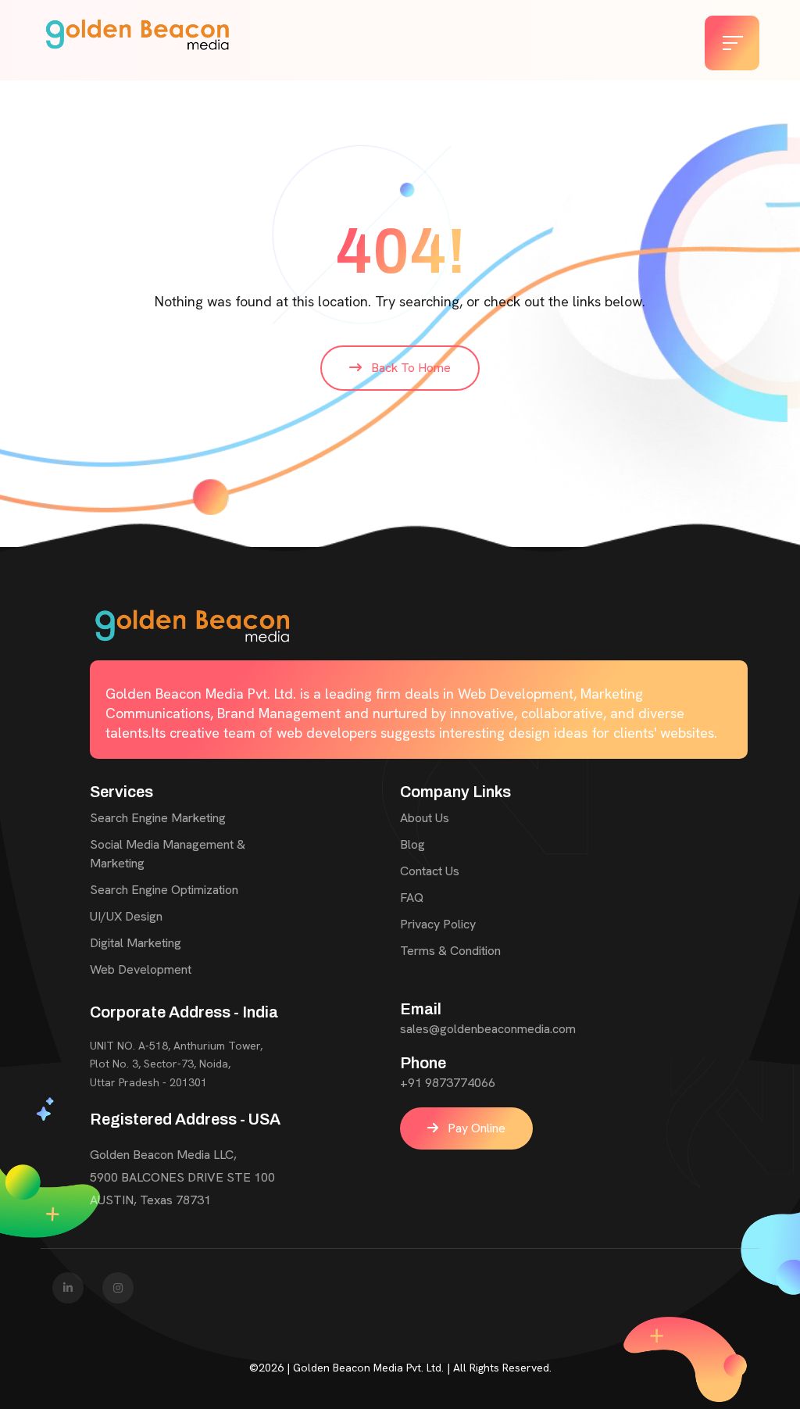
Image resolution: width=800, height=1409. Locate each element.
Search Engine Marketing (158, 818)
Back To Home (409, 367)
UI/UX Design (126, 916)
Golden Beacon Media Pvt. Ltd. (368, 1368)
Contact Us (429, 871)
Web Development (140, 969)
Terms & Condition (450, 950)
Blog (412, 844)
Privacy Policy (438, 924)
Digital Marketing (135, 943)
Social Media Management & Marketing (167, 853)
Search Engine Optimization (164, 890)
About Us (424, 818)
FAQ (411, 897)
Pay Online (475, 1128)
